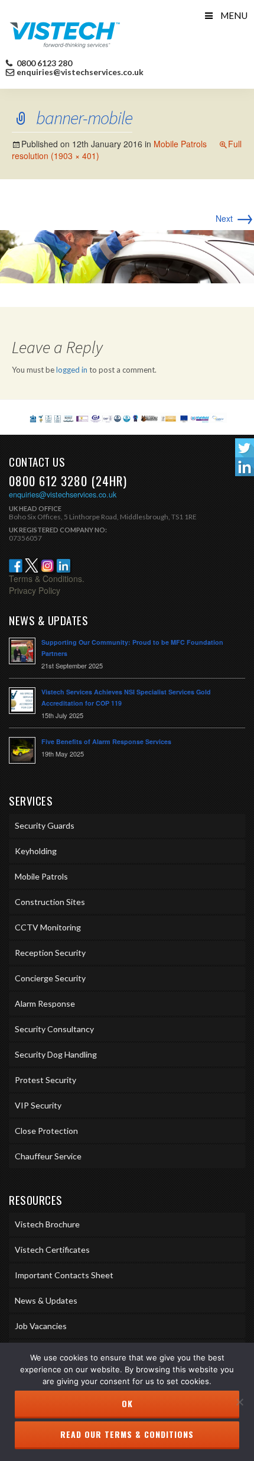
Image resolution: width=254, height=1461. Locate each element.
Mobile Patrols (180, 144)
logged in (71, 369)
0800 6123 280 (43, 63)
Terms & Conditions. (46, 578)
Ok (127, 1403)
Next (235, 218)
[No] (239, 1402)
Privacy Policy (34, 590)
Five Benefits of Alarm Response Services (106, 741)
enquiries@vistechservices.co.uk (80, 72)
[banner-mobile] (127, 255)
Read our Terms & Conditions (127, 1434)
